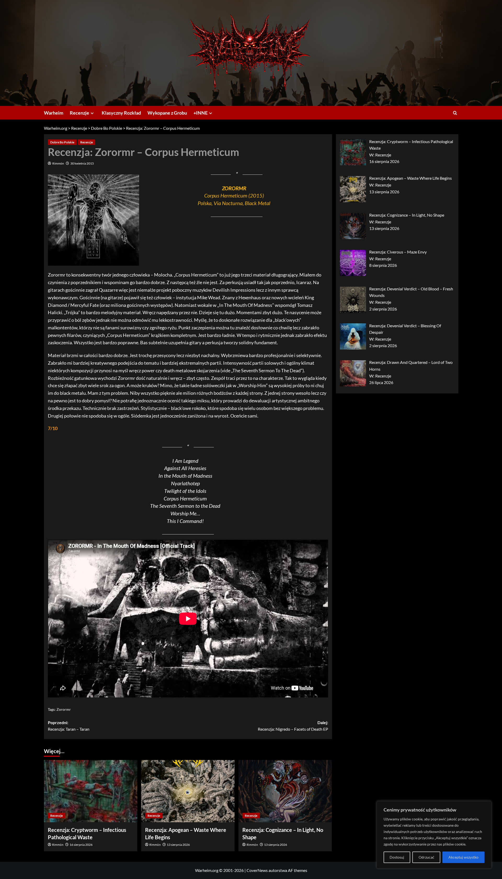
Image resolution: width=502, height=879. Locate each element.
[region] (434, 835)
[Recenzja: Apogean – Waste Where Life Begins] (188, 791)
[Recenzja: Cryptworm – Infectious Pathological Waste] (90, 791)
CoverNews (257, 870)
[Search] (455, 112)
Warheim (53, 113)
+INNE (200, 113)
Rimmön (58, 163)
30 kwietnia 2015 (82, 163)
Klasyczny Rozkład (121, 113)
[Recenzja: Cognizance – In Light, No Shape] (285, 791)
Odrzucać (426, 857)
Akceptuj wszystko (463, 857)
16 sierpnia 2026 (81, 845)
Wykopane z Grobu (167, 113)
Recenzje (79, 113)
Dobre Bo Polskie (62, 142)
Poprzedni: (68, 726)
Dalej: (293, 726)
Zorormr (63, 709)
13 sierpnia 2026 (178, 845)
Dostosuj (397, 857)
